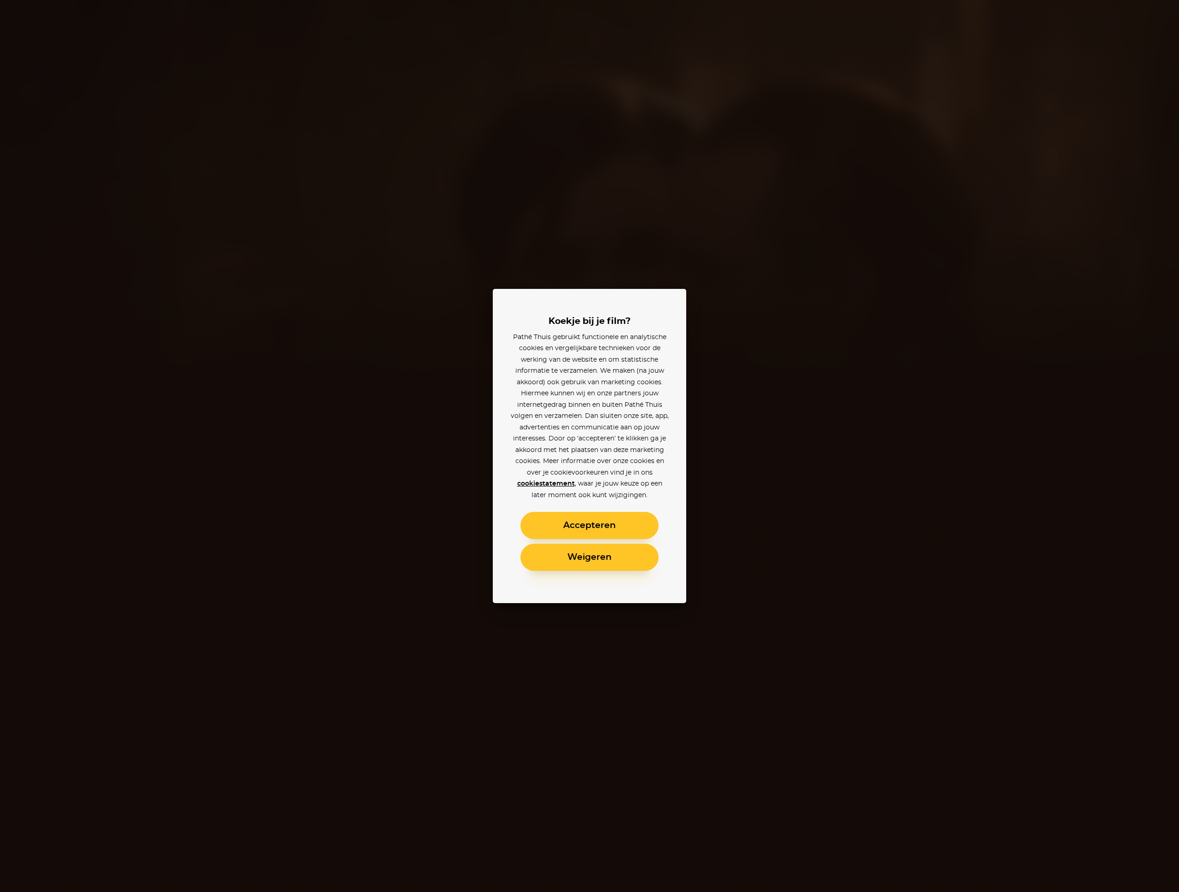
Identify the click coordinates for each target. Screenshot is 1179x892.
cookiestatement (546, 484)
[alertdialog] (589, 446)
